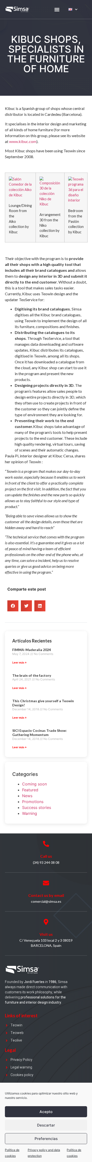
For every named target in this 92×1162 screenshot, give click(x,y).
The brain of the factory (31, 675)
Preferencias (46, 1138)
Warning (29, 813)
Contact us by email (46, 895)
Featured (30, 789)
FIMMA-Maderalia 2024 (31, 650)
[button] (57, 9)
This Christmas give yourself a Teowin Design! (43, 703)
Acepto (46, 1111)
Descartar (46, 1125)
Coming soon (34, 784)
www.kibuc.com (22, 141)
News (27, 795)
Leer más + (19, 662)
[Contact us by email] (46, 883)
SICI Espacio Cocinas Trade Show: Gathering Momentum (39, 732)
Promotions (32, 801)
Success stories (36, 807)
